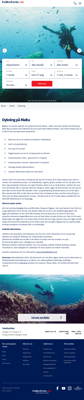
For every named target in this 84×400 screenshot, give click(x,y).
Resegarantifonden (49, 364)
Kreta (4, 355)
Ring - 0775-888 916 (76, 333)
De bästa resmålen (70, 349)
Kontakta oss (47, 349)
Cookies (45, 372)
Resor (3, 106)
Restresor (26, 349)
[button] (28, 100)
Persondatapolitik (49, 368)
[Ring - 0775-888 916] (75, 3)
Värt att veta (47, 357)
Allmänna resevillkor (50, 360)
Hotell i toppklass (69, 353)
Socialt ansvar (47, 376)
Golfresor (26, 360)
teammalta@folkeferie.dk (46, 252)
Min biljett (26, 364)
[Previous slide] (5, 50)
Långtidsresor (27, 357)
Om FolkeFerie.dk (48, 353)
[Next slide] (79, 50)
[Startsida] (13, 5)
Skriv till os (50, 332)
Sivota (4, 359)
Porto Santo (6, 363)
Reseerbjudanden (69, 357)
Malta (12, 106)
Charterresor (27, 353)
